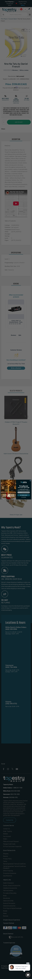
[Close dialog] (30, 480)
